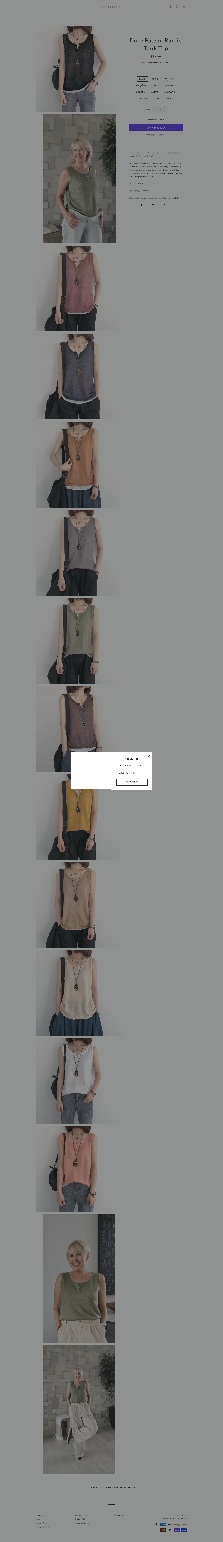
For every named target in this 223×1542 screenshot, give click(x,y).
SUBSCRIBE (132, 782)
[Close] (148, 756)
